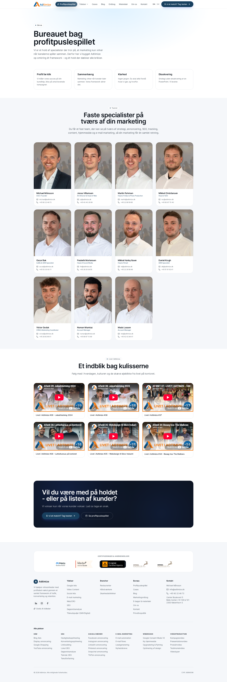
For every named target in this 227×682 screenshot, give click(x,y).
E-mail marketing (74, 597)
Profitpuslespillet (67, 4)
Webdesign (148, 634)
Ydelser (82, 4)
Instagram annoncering (98, 641)
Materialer (123, 4)
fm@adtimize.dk (86, 267)
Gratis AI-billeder (43, 608)
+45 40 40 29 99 (86, 202)
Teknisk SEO (66, 655)
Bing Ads (37, 638)
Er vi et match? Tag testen (175, 4)
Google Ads (72, 585)
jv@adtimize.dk (85, 199)
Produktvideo (176, 645)
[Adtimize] (42, 4)
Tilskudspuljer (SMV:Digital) (78, 613)
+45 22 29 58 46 (127, 269)
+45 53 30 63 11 (45, 269)
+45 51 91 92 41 (167, 269)
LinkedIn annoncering (97, 645)
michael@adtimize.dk (47, 199)
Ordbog (112, 4)
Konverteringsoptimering (71, 641)
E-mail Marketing (124, 634)
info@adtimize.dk (177, 589)
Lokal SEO (65, 648)
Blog (103, 4)
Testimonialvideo (177, 648)
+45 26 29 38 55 (86, 269)
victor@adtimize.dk (46, 334)
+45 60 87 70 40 (167, 202)
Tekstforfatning (67, 658)
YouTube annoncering (43, 648)
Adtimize (42, 581)
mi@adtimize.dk (126, 267)
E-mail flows (121, 641)
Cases (94, 4)
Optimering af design (152, 648)
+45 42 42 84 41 (127, 337)
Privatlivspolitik (139, 613)
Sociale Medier (95, 634)
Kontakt (144, 4)
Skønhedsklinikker (108, 593)
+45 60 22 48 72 (45, 202)
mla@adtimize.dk (127, 334)
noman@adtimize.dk (87, 334)
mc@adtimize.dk (167, 199)
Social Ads (71, 593)
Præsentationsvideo (178, 641)
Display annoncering (42, 641)
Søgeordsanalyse (74, 609)
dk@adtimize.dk (167, 267)
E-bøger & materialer (142, 601)
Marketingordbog (140, 597)
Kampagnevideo (177, 638)
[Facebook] (47, 603)
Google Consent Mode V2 (154, 638)
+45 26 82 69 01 (45, 337)
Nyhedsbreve (121, 648)
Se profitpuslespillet (99, 515)
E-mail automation (123, 638)
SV (158, 4)
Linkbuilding (66, 645)
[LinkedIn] (36, 603)
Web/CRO (71, 601)
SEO (69, 605)
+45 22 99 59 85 (127, 202)
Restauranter (105, 585)
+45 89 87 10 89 (86, 337)
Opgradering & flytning (153, 645)
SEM (35, 634)
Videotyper (175, 651)
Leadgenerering (122, 645)
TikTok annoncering (96, 655)
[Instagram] (41, 603)
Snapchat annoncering (98, 651)
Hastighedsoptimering (70, 638)
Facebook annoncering (98, 638)
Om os (134, 4)
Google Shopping (41, 645)
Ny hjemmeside (149, 641)
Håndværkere (106, 589)
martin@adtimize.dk (128, 199)
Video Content (73, 589)
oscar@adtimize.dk (46, 267)
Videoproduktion (178, 634)
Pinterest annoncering (97, 648)
